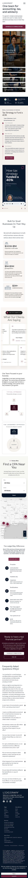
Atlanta (16, 809)
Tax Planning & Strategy (8, 825)
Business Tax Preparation (8, 822)
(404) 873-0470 (7, 840)
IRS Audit (6, 828)
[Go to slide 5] (7, 208)
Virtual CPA (17, 817)
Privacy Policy (6, 845)
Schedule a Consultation (14, 26)
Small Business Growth (8, 831)
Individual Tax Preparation (9, 824)
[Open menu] (24, 3)
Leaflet (25, 538)
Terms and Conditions (13, 845)
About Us (6, 810)
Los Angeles (17, 813)
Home (5, 809)
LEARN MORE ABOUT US (14, 559)
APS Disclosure (21, 845)
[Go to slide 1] (2, 208)
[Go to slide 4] (6, 208)
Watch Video (9, 157)
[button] (14, 49)
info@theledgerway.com (8, 842)
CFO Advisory (6, 830)
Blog (5, 813)
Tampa (16, 815)
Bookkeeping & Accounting (9, 827)
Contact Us (6, 812)
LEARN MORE (9, 63)
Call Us (14, 657)
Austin (16, 810)
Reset (14, 495)
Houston (16, 812)
